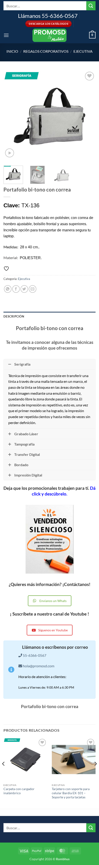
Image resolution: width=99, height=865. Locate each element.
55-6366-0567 (34, 655)
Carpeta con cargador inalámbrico (19, 791)
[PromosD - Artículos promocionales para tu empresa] (49, 35)
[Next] (88, 116)
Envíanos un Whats (53, 601)
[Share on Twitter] (24, 289)
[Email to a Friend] (32, 289)
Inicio (12, 51)
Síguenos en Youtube (53, 630)
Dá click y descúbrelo (64, 490)
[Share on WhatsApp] (8, 289)
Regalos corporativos (45, 51)
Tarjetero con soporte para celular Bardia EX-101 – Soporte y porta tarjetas (71, 793)
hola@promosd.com (38, 666)
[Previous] (11, 116)
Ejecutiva (83, 51)
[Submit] (91, 5)
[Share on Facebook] (16, 289)
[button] (6, 35)
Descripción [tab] (13, 316)
